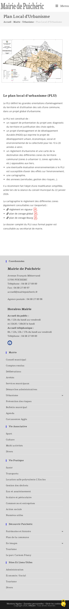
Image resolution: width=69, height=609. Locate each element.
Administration (15, 569)
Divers (9, 451)
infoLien (31, 605)
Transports (12, 473)
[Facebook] (10, 342)
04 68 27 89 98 (34, 299)
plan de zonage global (21, 213)
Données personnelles (34, 603)
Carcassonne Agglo (16, 419)
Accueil (7, 22)
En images (11, 543)
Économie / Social (16, 575)
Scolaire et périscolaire (19, 497)
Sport (9, 433)
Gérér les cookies (53, 603)
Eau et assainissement (18, 491)
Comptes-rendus (15, 365)
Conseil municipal (16, 359)
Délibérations (13, 371)
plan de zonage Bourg (21, 217)
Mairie (16, 22)
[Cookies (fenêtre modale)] (63, 603)
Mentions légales (14, 603)
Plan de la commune (17, 537)
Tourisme (11, 549)
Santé (9, 467)
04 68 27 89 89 (29, 283)
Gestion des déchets (17, 485)
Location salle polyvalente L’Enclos (26, 479)
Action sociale (14, 509)
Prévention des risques (19, 401)
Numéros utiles (14, 515)
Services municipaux (17, 383)
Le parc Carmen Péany (18, 555)
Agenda (10, 413)
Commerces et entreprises (20, 503)
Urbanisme (28, 22)
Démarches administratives (21, 389)
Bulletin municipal (16, 407)
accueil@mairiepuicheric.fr (23, 291)
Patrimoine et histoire (18, 531)
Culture (10, 439)
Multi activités (14, 445)
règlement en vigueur (21, 209)
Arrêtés (10, 377)
